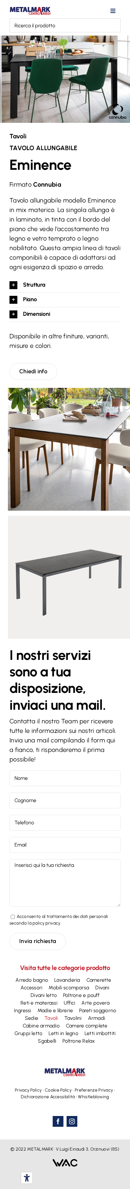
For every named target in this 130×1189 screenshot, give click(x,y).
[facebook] (58, 1121)
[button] (65, 285)
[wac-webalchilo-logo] (65, 1162)
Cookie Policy (58, 1090)
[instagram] (72, 1121)
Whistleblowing (93, 1096)
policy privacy (46, 923)
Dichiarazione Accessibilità (48, 1096)
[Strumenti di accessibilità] (27, 1178)
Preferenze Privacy (94, 1090)
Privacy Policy (28, 1090)
